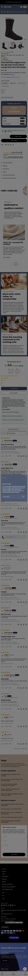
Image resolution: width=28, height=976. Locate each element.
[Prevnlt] (23, 496)
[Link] (4, 477)
